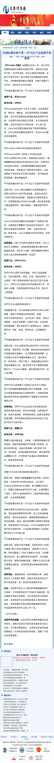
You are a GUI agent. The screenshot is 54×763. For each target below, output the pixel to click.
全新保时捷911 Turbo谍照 (12, 686)
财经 (20, 33)
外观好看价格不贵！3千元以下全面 (15, 699)
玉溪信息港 (23, 48)
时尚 (49, 33)
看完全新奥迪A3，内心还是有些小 (15, 683)
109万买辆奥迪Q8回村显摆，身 (14, 678)
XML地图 (34, 737)
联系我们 (14, 737)
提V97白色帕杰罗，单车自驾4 (27, 655)
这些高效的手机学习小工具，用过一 (15, 715)
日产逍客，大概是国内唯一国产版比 (15, 670)
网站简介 (4, 737)
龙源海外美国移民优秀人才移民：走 (15, 731)
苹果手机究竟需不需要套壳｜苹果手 (15, 723)
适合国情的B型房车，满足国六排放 (15, 680)
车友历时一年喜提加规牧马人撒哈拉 (15, 688)
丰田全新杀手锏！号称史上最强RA (15, 691)
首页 (5, 33)
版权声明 (44, 737)
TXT (27, 739)
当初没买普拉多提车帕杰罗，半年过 (15, 675)
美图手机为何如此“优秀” (11, 720)
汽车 (34, 33)
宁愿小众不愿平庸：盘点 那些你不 (15, 704)
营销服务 (24, 737)
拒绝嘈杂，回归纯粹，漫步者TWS (15, 725)
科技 (27, 33)
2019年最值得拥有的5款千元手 (14, 712)
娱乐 (42, 33)
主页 (16, 48)
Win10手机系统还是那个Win (13, 728)
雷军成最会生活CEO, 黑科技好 (14, 672)
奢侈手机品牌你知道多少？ (12, 718)
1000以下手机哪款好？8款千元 (14, 707)
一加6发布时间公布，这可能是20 (14, 702)
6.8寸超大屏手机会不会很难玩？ (14, 710)
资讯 (12, 33)
